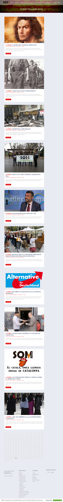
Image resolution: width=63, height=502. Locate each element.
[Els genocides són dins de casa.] (24, 201)
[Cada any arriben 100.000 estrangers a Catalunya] (24, 404)
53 (26, 439)
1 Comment (18, 92)
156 (21, 454)
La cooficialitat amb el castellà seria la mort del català (24, 378)
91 (8, 445)
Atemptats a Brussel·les (21, 129)
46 (8, 439)
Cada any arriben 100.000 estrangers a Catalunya (23, 417)
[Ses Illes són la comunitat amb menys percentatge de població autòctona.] (24, 239)
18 (13, 435)
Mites (33, 475)
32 (10, 437)
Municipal (13, 177)
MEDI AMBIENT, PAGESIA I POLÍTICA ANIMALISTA (24, 493)
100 (31, 445)
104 (42, 445)
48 (13, 439)
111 (21, 447)
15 (5, 435)
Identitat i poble (23, 481)
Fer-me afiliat (22, 477)
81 (21, 443)
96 (21, 445)
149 (42, 452)
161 (34, 454)
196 (8, 460)
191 (34, 458)
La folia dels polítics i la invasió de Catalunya (23, 334)
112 (23, 447)
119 (42, 447)
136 (8, 452)
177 (36, 456)
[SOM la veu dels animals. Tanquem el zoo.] (24, 157)
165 (5, 456)
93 (13, 445)
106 (8, 447)
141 (21, 452)
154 (15, 454)
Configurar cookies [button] (49, 500)
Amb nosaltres (22, 475)
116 (34, 447)
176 (34, 456)
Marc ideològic (22, 480)
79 (15, 443)
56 (34, 439)
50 (18, 439)
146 (34, 452)
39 (28, 437)
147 (36, 452)
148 (39, 452)
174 (29, 456)
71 (34, 441)
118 (39, 447)
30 (5, 437)
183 (13, 458)
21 (21, 435)
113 (26, 447)
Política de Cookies (8, 475)
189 (29, 458)
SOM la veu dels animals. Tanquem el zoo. (23, 175)
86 (34, 443)
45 (5, 439)
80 (18, 443)
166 (8, 456)
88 (39, 443)
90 (5, 445)
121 (8, 450)
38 (26, 437)
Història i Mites (22, 495)
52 (23, 439)
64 (15, 441)
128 (26, 450)
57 (36, 439)
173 (26, 456)
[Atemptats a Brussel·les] (24, 116)
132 (36, 450)
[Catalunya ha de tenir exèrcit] (24, 74)
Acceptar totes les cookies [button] (57, 500)
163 (39, 454)
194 (42, 458)
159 (29, 454)
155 (18, 454)
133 (39, 450)
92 (10, 445)
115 (31, 447)
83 (26, 443)
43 (39, 437)
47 (10, 439)
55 (31, 439)
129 (29, 450)
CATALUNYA (21, 482)
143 (26, 452)
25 (31, 435)
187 (23, 458)
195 (5, 460)
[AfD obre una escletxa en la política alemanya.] (24, 280)
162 (36, 454)
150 (5, 454)
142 (23, 452)
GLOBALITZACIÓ (22, 487)
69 (28, 441)
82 (23, 443)
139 (16, 452)
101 (34, 445)
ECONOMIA (21, 488)
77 (10, 443)
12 (36, 433)
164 (42, 454)
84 (28, 443)
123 (13, 450)
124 (15, 450)
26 (34, 435)
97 (23, 445)
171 (21, 456)
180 (5, 458)
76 (8, 443)
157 (23, 454)
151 (8, 454)
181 (8, 458)
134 (42, 450)
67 (23, 441)
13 (39, 433)
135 (5, 452)
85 (31, 443)
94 (15, 445)
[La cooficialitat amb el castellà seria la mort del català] (24, 362)
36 (21, 437)
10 (31, 433)
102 (36, 445)
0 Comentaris (18, 46)
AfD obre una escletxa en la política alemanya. (23, 292)
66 (21, 441)
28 (39, 435)
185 (18, 458)
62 (10, 441)
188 (26, 458)
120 (5, 450)
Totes (33, 481)
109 (16, 447)
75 (5, 443)
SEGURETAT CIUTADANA (24, 491)
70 (31, 441)
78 (13, 443)
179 (42, 456)
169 (16, 456)
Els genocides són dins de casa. (24, 213)
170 (18, 456)
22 (23, 435)
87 (36, 443)
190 (31, 458)
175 (31, 456)
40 (31, 437)
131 (34, 450)
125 (18, 450)
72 (36, 441)
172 (23, 456)
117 (36, 447)
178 (39, 456)
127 (23, 450)
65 (18, 441)
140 (18, 452)
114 (29, 447)
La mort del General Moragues (24, 45)
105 (5, 447)
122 (10, 450)
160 (31, 454)
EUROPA (20, 484)
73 (39, 441)
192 (36, 458)
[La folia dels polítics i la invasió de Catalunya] (24, 319)
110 (18, 447)
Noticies (20, 474)
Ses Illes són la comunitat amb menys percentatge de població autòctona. (23, 255)
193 (39, 458)
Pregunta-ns (21, 497)
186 (21, 458)
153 (13, 454)
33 (13, 437)
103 (39, 445)
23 (26, 435)
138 (13, 452)
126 (21, 450)
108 (13, 447)
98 (26, 445)
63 (13, 441)
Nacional (13, 46)
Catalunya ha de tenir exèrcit (24, 91)
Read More (8, 53)
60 (5, 441)
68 (26, 441)
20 (18, 435)
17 (10, 435)
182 (10, 458)
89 (41, 443)
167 (10, 456)
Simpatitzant (22, 478)
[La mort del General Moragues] (24, 30)
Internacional (14, 130)
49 (15, 439)
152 (10, 454)
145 (31, 452)
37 (23, 437)
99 (28, 445)
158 (26, 454)
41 (34, 437)
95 (18, 445)
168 (13, 456)
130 (31, 450)
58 (39, 439)
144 (29, 452)
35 (18, 437)
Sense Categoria (36, 480)
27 (36, 435)
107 (10, 447)
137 (10, 452)
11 (34, 433)
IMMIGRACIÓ (21, 485)
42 (36, 437)
